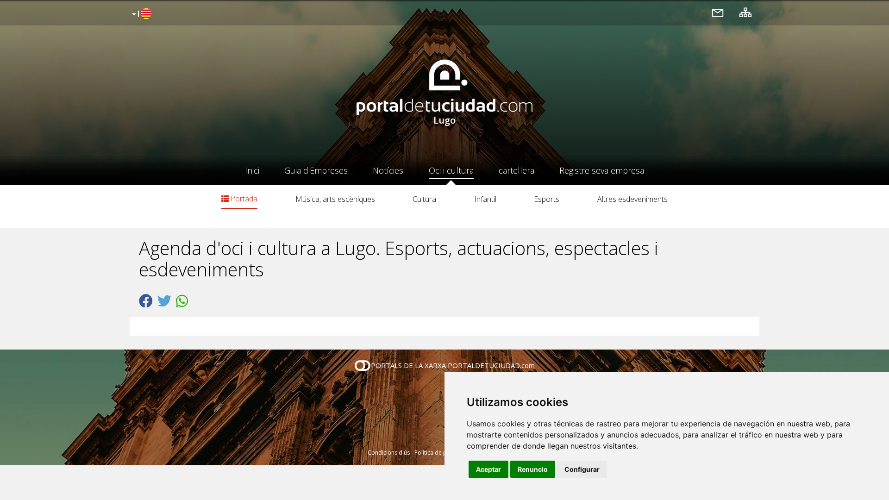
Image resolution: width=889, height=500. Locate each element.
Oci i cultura (451, 170)
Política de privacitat (441, 452)
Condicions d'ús (389, 452)
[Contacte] (718, 12)
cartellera (516, 170)
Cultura (424, 199)
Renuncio (533, 469)
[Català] (140, 14)
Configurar (582, 469)
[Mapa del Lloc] (745, 12)
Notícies (388, 170)
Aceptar (488, 469)
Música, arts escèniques (335, 199)
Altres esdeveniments (632, 199)
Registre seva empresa (601, 170)
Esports (546, 199)
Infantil (485, 199)
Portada (243, 199)
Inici (252, 170)
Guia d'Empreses (316, 170)
